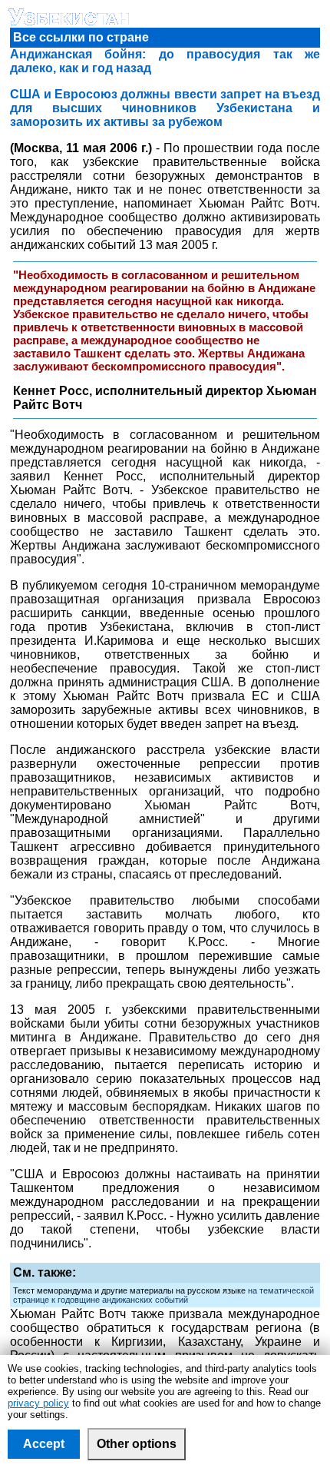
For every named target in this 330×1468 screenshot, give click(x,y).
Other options (137, 1443)
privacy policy (38, 1403)
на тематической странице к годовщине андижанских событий (163, 1295)
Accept (43, 1443)
